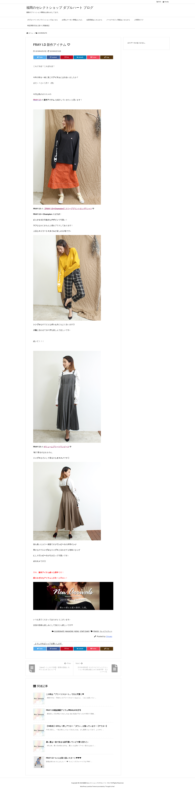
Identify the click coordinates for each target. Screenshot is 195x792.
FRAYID (96, 631)
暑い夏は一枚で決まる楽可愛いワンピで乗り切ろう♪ (67, 742)
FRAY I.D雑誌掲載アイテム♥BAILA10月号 (63, 710)
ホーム (30, 33)
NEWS (76, 631)
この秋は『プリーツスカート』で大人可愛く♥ (65, 694)
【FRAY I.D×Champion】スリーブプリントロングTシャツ (68, 208)
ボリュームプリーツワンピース (56, 447)
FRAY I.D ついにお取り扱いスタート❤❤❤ (63, 758)
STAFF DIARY (85, 631)
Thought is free (109, 786)
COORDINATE (42, 33)
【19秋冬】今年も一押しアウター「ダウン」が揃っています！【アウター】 (77, 726)
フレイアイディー (106, 631)
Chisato (109, 636)
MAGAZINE (69, 631)
